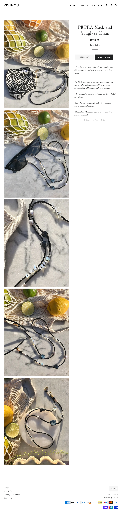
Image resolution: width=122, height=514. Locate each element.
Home (72, 6)
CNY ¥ (113, 489)
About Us (97, 6)
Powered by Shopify (111, 498)
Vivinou (11, 5)
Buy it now (104, 57)
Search (6, 488)
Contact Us (8, 498)
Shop (83, 6)
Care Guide (8, 491)
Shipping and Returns (12, 495)
